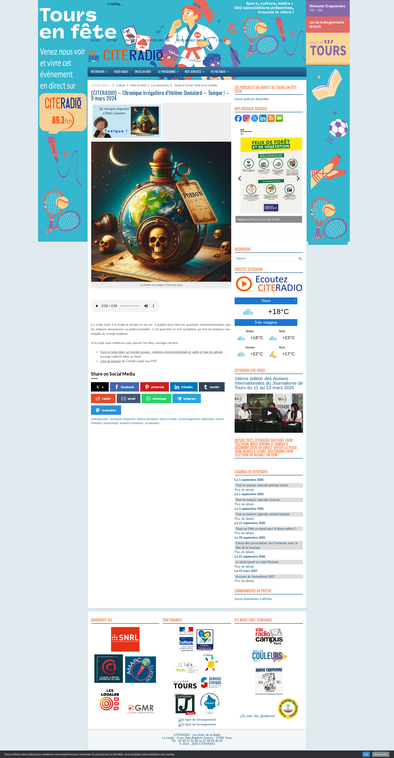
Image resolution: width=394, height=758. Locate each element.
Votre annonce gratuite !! (193, 40)
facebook (127, 387)
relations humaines (131, 423)
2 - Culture (118, 85)
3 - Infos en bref (136, 85)
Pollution (96, 423)
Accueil (95, 40)
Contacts (130, 40)
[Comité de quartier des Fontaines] (288, 719)
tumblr (215, 387)
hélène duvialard (147, 419)
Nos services (194, 71)
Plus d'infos (381, 754)
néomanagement (189, 419)
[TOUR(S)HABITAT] (187, 673)
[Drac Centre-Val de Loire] (186, 651)
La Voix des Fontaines (157, 40)
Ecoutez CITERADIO (249, 269)
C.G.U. (220, 40)
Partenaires (172, 620)
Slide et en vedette (205, 85)
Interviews (99, 71)
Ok (366, 754)
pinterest (157, 387)
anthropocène (99, 419)
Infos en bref (143, 71)
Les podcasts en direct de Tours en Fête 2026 (266, 89)
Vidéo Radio (121, 71)
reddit (106, 398)
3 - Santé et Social (181, 85)
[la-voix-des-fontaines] (257, 719)
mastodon (109, 410)
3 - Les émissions (158, 85)
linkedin (187, 387)
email (131, 398)
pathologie (207, 419)
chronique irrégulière (123, 419)
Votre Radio (220, 71)
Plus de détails (244, 490)
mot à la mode (168, 419)
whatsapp (159, 398)
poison (219, 419)
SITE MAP (112, 40)
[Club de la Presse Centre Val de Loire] (108, 683)
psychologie (110, 423)
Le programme (168, 71)
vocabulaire (152, 423)
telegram (189, 398)
